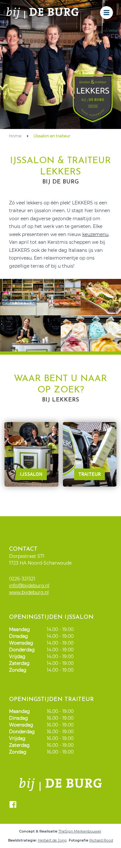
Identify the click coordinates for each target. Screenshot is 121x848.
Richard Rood (101, 840)
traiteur (89, 474)
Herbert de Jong (52, 840)
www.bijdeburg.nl (29, 592)
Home (15, 135)
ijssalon (31, 474)
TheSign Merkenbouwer (79, 831)
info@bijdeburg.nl (29, 585)
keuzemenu (95, 234)
